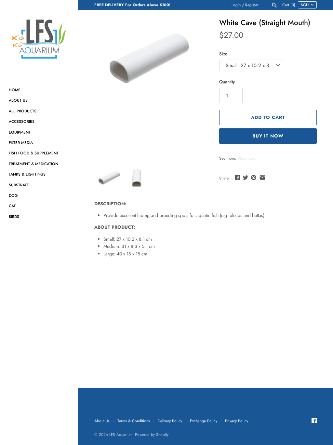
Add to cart (268, 117)
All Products (22, 111)
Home (14, 90)
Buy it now (268, 136)
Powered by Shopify (151, 434)
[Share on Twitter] (245, 177)
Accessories (21, 121)
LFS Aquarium (120, 434)
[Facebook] (314, 421)
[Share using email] (262, 177)
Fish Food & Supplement (34, 153)
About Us (18, 100)
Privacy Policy (236, 420)
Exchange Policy (203, 420)
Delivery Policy (170, 420)
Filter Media (21, 142)
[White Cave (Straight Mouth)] (149, 58)
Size (223, 53)
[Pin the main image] (253, 177)
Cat (12, 205)
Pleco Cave (247, 158)
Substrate (19, 185)
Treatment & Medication (33, 163)
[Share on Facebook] (237, 177)
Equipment (20, 132)
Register (252, 4)
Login (236, 4)
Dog (13, 195)
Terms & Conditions (133, 420)
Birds (14, 216)
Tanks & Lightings (27, 174)
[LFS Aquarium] (39, 39)
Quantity (227, 82)
